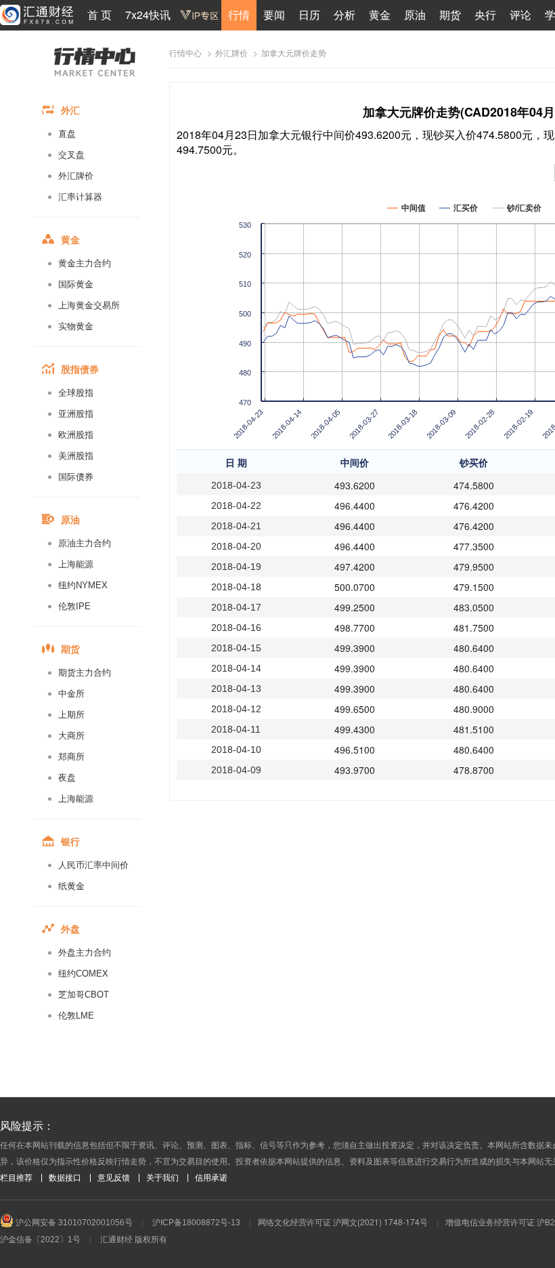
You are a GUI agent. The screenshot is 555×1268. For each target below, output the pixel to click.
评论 (520, 14)
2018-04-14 (236, 668)
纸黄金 (71, 886)
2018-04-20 (236, 546)
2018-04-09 (236, 769)
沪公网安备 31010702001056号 (73, 1222)
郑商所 (71, 757)
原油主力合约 (84, 543)
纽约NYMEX (83, 585)
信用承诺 (211, 1178)
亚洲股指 (75, 414)
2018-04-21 (236, 525)
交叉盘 (71, 155)
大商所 (71, 736)
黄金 (380, 14)
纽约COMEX (83, 973)
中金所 (71, 694)
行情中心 (185, 53)
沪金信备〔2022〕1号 (40, 1239)
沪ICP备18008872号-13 (196, 1222)
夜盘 (67, 778)
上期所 (71, 715)
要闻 (274, 14)
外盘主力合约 (84, 952)
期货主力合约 (84, 673)
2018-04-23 (236, 485)
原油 (415, 14)
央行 (485, 14)
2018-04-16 (236, 627)
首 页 (99, 14)
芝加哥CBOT (83, 994)
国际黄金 (75, 284)
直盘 (67, 134)
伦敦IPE (74, 606)
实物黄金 (75, 326)
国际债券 (75, 477)
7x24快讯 (148, 14)
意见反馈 (113, 1178)
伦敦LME (76, 1015)
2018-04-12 (236, 708)
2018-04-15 (236, 647)
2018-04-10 (236, 749)
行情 (239, 14)
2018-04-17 (236, 607)
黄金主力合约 (84, 263)
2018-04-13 (236, 688)
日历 (309, 14)
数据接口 (65, 1178)
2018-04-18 (236, 586)
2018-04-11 (236, 729)
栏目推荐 (16, 1178)
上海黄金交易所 (89, 305)
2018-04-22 (236, 505)
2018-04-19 (236, 566)
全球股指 (75, 393)
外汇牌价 (75, 176)
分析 (344, 14)
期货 (450, 14)
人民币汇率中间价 (93, 865)
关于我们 (162, 1178)
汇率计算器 (80, 197)
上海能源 (75, 564)
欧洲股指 (75, 435)
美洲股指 (75, 456)
